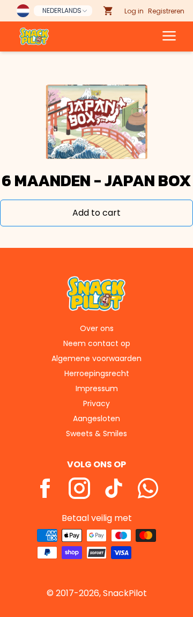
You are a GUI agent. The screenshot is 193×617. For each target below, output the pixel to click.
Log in (134, 11)
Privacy (96, 403)
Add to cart (96, 213)
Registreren (166, 11)
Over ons (97, 328)
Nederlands (61, 10)
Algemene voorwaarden (96, 358)
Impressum (97, 388)
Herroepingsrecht (96, 373)
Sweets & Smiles (96, 433)
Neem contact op (96, 343)
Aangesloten (96, 418)
